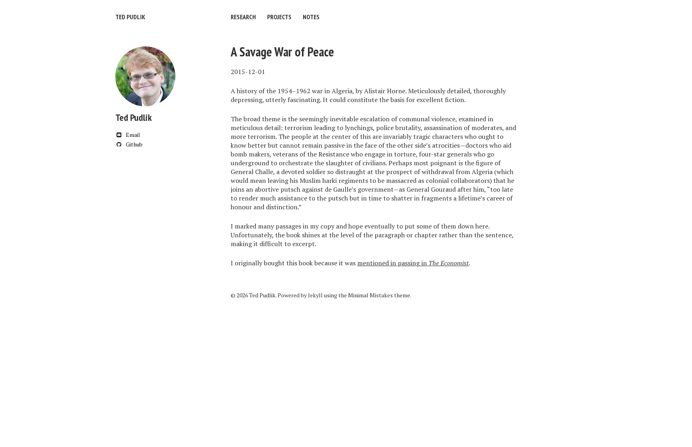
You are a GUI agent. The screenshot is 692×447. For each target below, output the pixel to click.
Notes (311, 17)
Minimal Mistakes (370, 295)
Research (243, 17)
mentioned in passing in (413, 263)
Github (134, 144)
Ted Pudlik (130, 17)
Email (132, 134)
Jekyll (315, 295)
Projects (279, 17)
